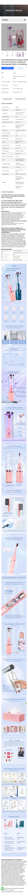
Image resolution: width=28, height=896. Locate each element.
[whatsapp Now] (2, 889)
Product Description (20, 99)
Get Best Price (7, 68)
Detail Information (7, 99)
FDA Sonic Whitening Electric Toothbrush (14, 888)
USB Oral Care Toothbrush (7, 890)
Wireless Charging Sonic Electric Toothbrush (12, 891)
